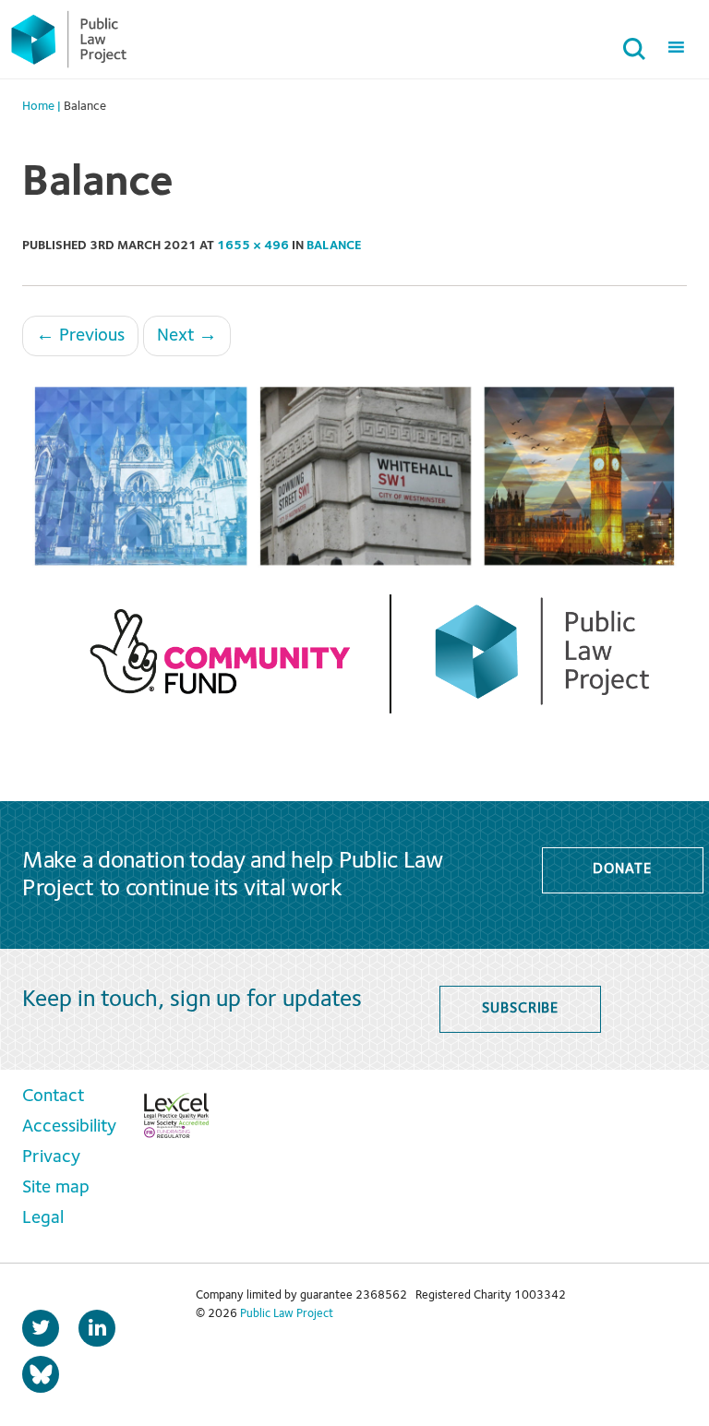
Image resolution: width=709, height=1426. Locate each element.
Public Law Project (286, 1314)
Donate (622, 869)
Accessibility (69, 1127)
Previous (80, 336)
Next (187, 336)
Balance (333, 245)
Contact (53, 1096)
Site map (56, 1188)
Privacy (51, 1157)
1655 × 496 (253, 245)
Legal (43, 1218)
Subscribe (520, 1008)
